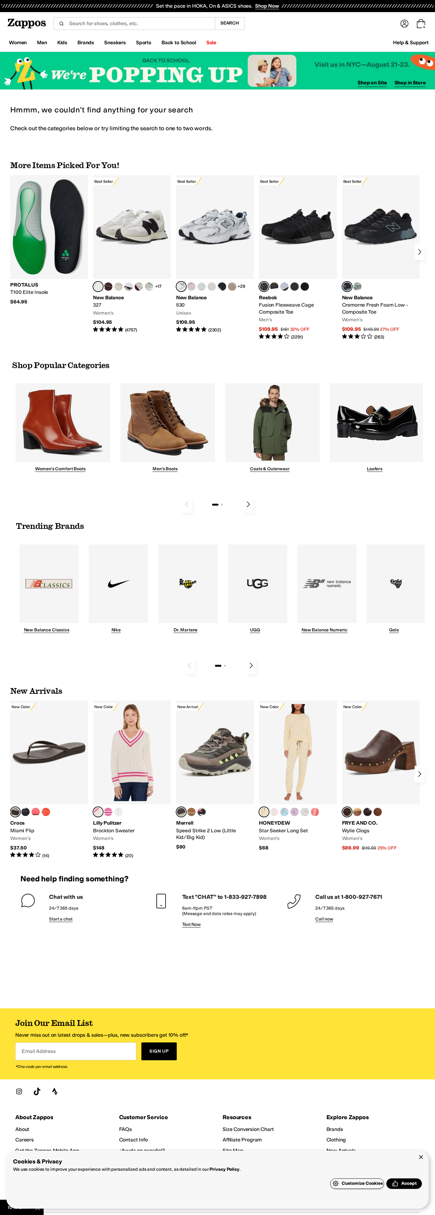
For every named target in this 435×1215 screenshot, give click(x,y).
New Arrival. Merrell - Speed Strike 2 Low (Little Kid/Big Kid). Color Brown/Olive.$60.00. (215, 775)
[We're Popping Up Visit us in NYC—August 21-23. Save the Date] (217, 71)
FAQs (125, 1129)
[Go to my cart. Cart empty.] (421, 23)
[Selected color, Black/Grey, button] (264, 286)
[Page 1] (215, 505)
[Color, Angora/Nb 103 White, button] (149, 286)
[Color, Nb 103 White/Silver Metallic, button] (201, 286)
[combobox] (134, 23)
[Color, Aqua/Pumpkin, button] (357, 286)
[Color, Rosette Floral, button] (294, 812)
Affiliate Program (242, 1140)
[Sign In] (404, 23)
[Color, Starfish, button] (46, 812)
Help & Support (411, 42)
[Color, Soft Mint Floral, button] (305, 812)
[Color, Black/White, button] (305, 286)
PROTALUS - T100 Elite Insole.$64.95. (49, 240)
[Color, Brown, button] (274, 286)
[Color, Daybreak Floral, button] (284, 812)
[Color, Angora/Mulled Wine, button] (139, 286)
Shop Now (267, 6)
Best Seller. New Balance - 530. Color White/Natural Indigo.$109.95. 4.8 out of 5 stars (215, 254)
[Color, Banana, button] (357, 812)
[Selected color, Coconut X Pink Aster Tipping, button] (98, 812)
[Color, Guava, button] (36, 812)
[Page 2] (222, 505)
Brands (334, 1129)
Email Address (38, 1051)
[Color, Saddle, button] (378, 812)
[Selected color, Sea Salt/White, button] (98, 286)
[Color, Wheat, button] (191, 812)
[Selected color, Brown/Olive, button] (181, 812)
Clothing (336, 1140)
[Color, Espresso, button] (367, 812)
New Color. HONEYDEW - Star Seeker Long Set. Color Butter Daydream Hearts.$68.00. (298, 775)
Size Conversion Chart (248, 1129)
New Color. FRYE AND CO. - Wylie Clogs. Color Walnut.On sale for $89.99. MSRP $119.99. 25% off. (381, 775)
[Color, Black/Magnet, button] (222, 286)
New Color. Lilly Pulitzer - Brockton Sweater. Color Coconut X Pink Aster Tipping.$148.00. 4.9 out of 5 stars (132, 779)
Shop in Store (410, 83)
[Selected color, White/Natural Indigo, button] (181, 286)
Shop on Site (372, 83)
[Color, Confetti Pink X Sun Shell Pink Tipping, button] (108, 812)
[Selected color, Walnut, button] (347, 812)
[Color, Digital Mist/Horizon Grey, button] (129, 286)
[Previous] (187, 504)
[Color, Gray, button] (284, 286)
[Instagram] (19, 1091)
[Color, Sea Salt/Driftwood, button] (232, 286)
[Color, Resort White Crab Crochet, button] (118, 812)
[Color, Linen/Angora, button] (118, 286)
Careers (24, 1140)
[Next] (420, 252)
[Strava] (55, 1091)
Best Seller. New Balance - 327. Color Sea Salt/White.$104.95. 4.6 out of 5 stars (132, 254)
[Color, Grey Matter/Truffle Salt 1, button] (212, 286)
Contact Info (133, 1140)
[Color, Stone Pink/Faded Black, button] (191, 286)
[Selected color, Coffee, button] (15, 812)
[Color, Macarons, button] (274, 812)
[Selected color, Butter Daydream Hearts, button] (264, 812)
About (22, 1129)
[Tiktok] (37, 1091)
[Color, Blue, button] (294, 286)
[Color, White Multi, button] (201, 812)
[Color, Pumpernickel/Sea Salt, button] (108, 286)
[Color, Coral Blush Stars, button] (315, 812)
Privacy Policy (224, 1169)
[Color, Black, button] (25, 812)
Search (229, 23)
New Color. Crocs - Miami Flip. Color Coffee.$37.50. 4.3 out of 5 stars (49, 779)
